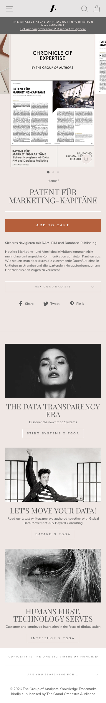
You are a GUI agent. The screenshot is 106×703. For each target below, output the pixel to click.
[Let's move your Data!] (53, 474)
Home (52, 181)
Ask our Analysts (53, 286)
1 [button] (48, 172)
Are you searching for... (53, 674)
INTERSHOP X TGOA (53, 638)
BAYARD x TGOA (53, 534)
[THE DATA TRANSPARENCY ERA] (53, 371)
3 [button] (58, 172)
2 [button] (53, 172)
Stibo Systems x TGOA (53, 433)
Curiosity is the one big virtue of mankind (53, 656)
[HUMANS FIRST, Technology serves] (53, 575)
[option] (53, 25)
